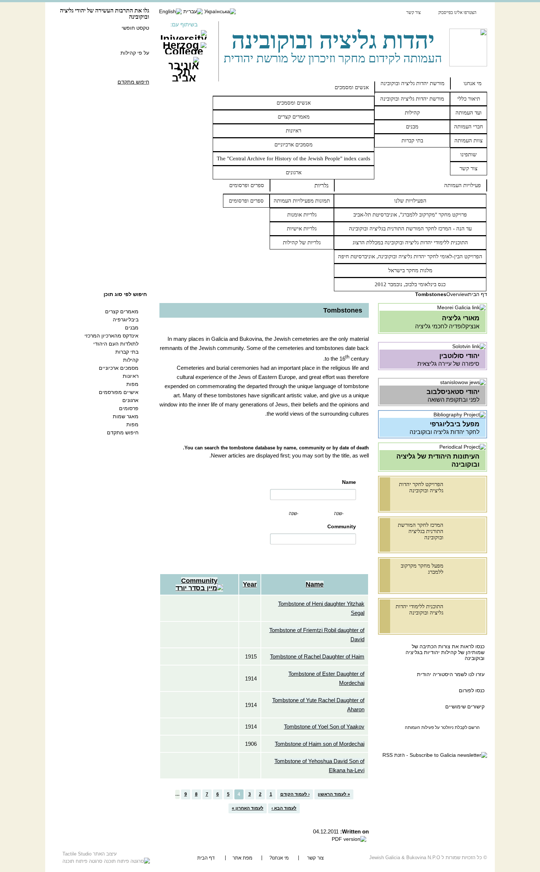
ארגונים (294, 172)
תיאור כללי (468, 99)
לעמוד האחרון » (247, 808)
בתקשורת (383, 12)
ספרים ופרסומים (246, 185)
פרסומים (128, 408)
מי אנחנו (473, 83)
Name (349, 482)
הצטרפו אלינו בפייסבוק (457, 12)
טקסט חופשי (135, 28)
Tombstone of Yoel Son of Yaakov (324, 726)
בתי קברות (412, 140)
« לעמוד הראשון (334, 794)
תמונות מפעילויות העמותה (302, 201)
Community (341, 526)
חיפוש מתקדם (133, 82)
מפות (132, 384)
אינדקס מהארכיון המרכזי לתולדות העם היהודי (111, 340)
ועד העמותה (469, 113)
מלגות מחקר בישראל (410, 270)
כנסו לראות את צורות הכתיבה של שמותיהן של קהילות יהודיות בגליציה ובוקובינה (445, 652)
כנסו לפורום (472, 690)
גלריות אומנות (302, 215)
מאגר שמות (125, 416)
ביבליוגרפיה (125, 319)
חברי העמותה (468, 126)
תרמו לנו (347, 12)
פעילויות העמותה (462, 185)
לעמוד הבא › (283, 808)
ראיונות (293, 131)
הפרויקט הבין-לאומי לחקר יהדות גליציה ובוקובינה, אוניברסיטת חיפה (410, 256)
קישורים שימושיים (465, 706)
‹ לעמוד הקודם (295, 794)
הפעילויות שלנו (410, 201)
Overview (457, 294)
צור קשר (413, 12)
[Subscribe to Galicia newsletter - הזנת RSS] (434, 755)
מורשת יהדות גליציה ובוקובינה (412, 83)
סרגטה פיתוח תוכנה (83, 861)
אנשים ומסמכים (352, 87)
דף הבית (477, 294)
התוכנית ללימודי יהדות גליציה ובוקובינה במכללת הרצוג (410, 242)
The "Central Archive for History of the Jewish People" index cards (293, 158)
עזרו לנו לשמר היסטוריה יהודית (450, 674)
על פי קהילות (134, 53)
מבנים (412, 126)
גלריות (321, 185)
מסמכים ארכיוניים (293, 144)
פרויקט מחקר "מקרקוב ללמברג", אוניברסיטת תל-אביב (410, 215)
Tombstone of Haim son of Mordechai (319, 744)
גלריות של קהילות (302, 242)
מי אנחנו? (279, 858)
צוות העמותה (468, 140)
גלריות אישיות (302, 228)
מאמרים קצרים (294, 117)
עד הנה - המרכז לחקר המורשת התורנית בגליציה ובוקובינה (410, 228)
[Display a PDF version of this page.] (349, 839)
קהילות (412, 113)
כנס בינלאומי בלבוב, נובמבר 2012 (410, 284)
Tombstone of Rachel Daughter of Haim (317, 656)
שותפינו (468, 154)
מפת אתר (242, 858)
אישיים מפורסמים (118, 392)
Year (250, 584)
